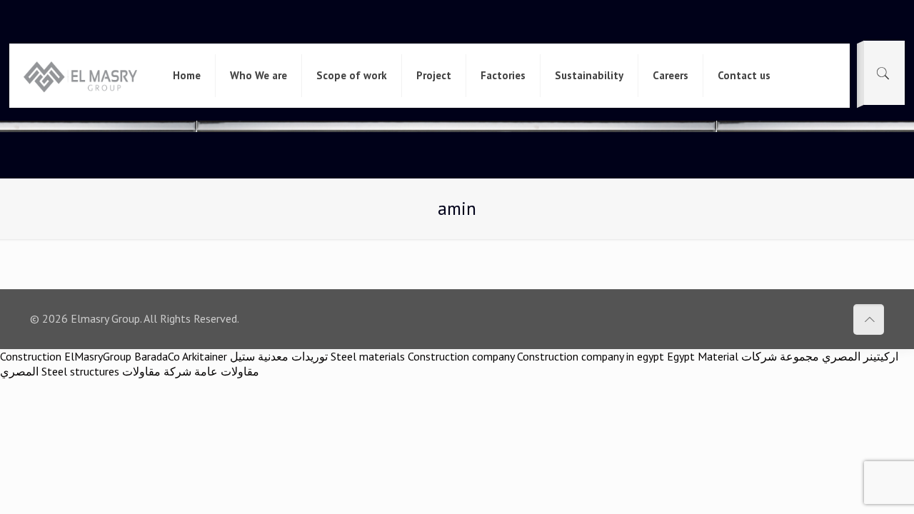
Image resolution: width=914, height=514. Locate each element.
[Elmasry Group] (80, 76)
